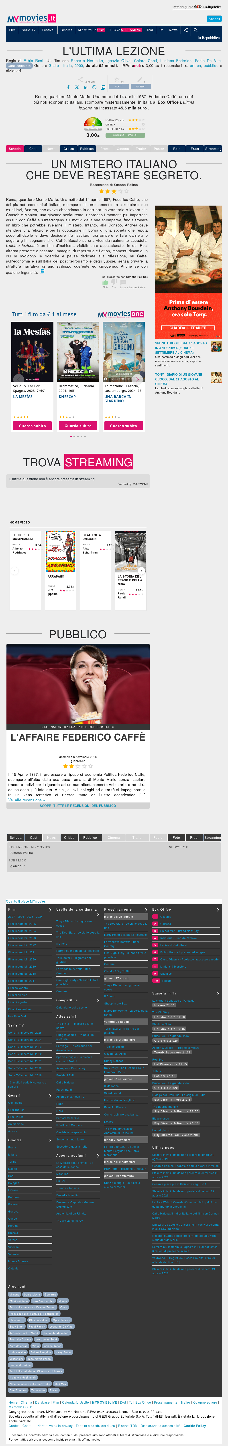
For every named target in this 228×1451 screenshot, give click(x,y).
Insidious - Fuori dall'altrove (178, 938)
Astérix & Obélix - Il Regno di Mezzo (176, 1047)
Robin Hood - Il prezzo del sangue (183, 952)
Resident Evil (65, 1075)
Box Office (143, 1402)
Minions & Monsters (173, 966)
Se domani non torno (70, 1139)
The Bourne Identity (165, 1106)
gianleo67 (17, 866)
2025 (30, 916)
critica (195, 65)
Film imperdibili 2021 (22, 952)
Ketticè (108, 1121)
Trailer (185, 1402)
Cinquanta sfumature (56, 1333)
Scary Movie (32, 1294)
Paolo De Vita (208, 60)
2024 (39, 916)
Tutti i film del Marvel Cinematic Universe (36, 1371)
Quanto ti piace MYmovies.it (27, 901)
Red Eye (158, 1059)
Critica (69, 148)
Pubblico (87, 148)
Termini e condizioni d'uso (95, 1425)
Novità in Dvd (17, 1016)
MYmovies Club (20, 1407)
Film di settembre (19, 1009)
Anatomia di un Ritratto (71, 1213)
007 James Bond (46, 1339)
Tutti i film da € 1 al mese (44, 314)
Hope (59, 1103)
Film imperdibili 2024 (22, 931)
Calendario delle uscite (71, 1007)
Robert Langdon (41, 1352)
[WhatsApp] (94, 87)
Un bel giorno (161, 1130)
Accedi (214, 18)
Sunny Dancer (113, 1061)
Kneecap (67, 396)
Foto (177, 148)
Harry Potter (63, 1352)
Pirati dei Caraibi (20, 1339)
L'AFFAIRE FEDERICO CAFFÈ (78, 737)
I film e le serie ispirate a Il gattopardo (34, 1313)
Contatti (28, 1425)
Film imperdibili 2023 (22, 938)
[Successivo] (141, 571)
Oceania (165, 916)
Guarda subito (32, 425)
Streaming (213, 148)
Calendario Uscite (75, 1402)
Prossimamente (166, 1402)
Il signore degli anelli (23, 1377)
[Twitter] (77, 87)
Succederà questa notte (72, 1146)
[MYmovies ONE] (121, 314)
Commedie (15, 1102)
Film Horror (15, 1117)
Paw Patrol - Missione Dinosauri (125, 1168)
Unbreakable (18, 1352)
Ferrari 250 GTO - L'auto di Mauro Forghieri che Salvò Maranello (121, 1151)
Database (42, 1402)
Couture (61, 991)
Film (56, 1402)
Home (13, 1402)
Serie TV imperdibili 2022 (25, 1054)
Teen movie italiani (39, 1358)
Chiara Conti (145, 60)
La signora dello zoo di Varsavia (173, 1000)
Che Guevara (18, 1390)
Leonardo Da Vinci (61, 1326)
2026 (21, 916)
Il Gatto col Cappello (69, 1125)
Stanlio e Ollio (161, 1024)
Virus (35, 1346)
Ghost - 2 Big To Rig (117, 971)
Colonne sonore (205, 1402)
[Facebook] (68, 87)
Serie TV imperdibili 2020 (25, 1068)
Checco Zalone (39, 1320)
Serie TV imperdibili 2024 (25, 1039)
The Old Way (160, 1012)
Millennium (16, 1358)
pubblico (211, 65)
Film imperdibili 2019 (22, 966)
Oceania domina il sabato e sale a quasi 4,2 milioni (186, 1166)
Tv (130, 1402)
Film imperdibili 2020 (22, 959)
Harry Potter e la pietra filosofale (77, 950)
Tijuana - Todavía (67, 1188)
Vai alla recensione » (26, 799)
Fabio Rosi (33, 60)
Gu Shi (60, 1181)
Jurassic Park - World (24, 1333)
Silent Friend (112, 1093)
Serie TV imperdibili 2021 (25, 1061)
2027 (11, 916)
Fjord (59, 1111)
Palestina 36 (64, 1089)
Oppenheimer (61, 1320)
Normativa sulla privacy (55, 1425)
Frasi (195, 148)
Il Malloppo (111, 1086)
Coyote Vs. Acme (115, 1053)
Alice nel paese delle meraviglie (30, 1384)
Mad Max (60, 1384)
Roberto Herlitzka (87, 60)
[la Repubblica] (197, 9)
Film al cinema (17, 995)
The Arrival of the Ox (69, 1220)
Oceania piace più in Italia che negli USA (179, 1184)
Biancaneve (17, 1320)
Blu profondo (160, 1118)
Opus (63, 1307)
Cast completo (19, 65)
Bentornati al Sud (67, 1118)
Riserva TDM (128, 1425)
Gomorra (50, 1294)
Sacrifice (166, 973)
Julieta (156, 1071)
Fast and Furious (21, 1365)
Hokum (167, 980)
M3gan (63, 1301)
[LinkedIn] (85, 87)
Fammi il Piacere (115, 1107)
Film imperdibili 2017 (22, 980)
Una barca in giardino (118, 398)
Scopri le (78, 805)
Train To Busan (114, 1046)
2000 (79, 65)
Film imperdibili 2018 (22, 973)
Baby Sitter (17, 1326)
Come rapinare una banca (121, 1114)
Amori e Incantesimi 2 (70, 1096)
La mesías (23, 396)
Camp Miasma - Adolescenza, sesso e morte (189, 959)
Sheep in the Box (115, 1003)
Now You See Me (43, 1301)
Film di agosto (17, 1002)
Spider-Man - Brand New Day (179, 931)
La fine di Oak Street (173, 945)
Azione (12, 1131)
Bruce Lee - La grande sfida (170, 1036)
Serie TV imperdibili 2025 (25, 1032)
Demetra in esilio (67, 1195)
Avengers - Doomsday (71, 1068)
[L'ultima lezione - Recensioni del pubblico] (78, 722)
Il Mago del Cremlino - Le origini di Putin (179, 1095)
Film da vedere (18, 988)
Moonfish (62, 1174)
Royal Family (36, 1326)
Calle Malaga (65, 1082)
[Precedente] (15, 571)
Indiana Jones (52, 1346)
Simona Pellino (21, 853)
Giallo (54, 65)
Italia (67, 65)
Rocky (54, 1390)
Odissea (165, 924)
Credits (14, 1425)
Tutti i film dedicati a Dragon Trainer (33, 1307)
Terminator (38, 1390)
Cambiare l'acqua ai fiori (72, 1132)
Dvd (123, 1402)
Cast (33, 148)
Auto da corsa (19, 1346)
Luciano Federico (175, 60)
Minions (14, 1294)
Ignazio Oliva (118, 60)
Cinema (26, 1402)
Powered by (125, 484)
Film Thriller (16, 1109)
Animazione (16, 1124)
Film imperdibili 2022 (22, 945)
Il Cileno (61, 943)
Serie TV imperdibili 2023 (25, 1047)
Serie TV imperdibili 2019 (25, 1075)
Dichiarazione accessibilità (161, 1425)
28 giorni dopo (19, 1301)
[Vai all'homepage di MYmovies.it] (31, 22)
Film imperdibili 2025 (22, 924)
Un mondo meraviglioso (120, 1100)
